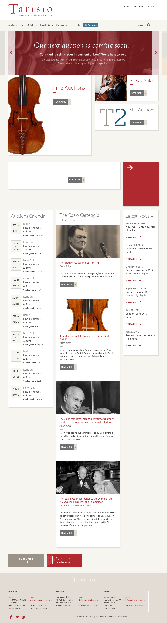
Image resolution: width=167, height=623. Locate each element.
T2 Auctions (91, 24)
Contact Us (152, 6)
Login (127, 6)
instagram (23, 617)
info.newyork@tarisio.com (41, 600)
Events (76, 24)
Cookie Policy (108, 616)
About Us (138, 6)
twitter (17, 617)
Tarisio (83, 580)
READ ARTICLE (132, 237)
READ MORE (60, 101)
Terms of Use (82, 616)
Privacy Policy (95, 616)
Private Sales (46, 24)
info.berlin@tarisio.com (135, 600)
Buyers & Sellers (29, 24)
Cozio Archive (63, 24)
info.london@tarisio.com (88, 600)
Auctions (12, 24)
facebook (11, 617)
